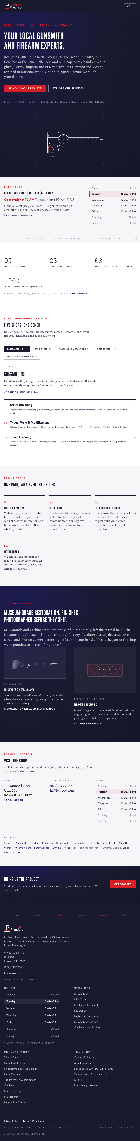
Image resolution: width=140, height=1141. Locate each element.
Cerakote (9, 1085)
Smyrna (57, 847)
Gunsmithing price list (86, 1021)
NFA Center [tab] (42, 349)
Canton (35, 843)
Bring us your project (24, 88)
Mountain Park (23, 847)
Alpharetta (21, 843)
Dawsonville (62, 843)
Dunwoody (78, 843)
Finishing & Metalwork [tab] (74, 349)
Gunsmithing (81, 993)
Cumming (47, 843)
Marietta (123, 843)
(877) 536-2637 (61, 786)
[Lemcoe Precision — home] (13, 6)
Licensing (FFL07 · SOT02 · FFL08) (93, 1068)
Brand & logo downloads (87, 1085)
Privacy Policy (11, 1121)
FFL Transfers (11, 1096)
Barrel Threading (13, 1074)
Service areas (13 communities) (90, 1074)
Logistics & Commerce (86, 1016)
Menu (130, 6)
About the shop (82, 1063)
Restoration (80, 1010)
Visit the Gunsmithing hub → (21, 392)
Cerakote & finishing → (87, 723)
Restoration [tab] (106, 349)
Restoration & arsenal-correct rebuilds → (29, 709)
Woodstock (70, 847)
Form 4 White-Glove (15, 1063)
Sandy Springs (41, 847)
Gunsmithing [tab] (17, 349)
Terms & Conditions (33, 1121)
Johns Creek (108, 843)
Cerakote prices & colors (87, 1027)
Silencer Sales (11, 1057)
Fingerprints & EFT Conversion (20, 1068)
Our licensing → (79, 293)
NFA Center (80, 999)
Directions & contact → (18, 215)
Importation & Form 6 (16, 1102)
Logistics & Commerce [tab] (22, 356)
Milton (7, 847)
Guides (78, 1079)
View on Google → (15, 800)
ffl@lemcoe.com (62, 790)
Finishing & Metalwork (86, 1005)
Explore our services (68, 88)
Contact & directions (85, 1057)
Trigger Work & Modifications (20, 1079)
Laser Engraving (12, 1091)
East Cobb (93, 843)
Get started (123, 884)
